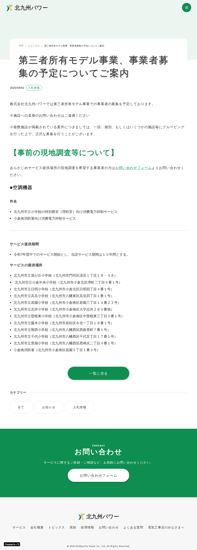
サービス (19, 527)
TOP (21, 45)
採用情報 (87, 527)
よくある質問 (133, 527)
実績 (73, 527)
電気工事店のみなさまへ (166, 527)
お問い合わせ (109, 527)
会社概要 (37, 527)
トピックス (34, 45)
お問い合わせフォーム (133, 167)
